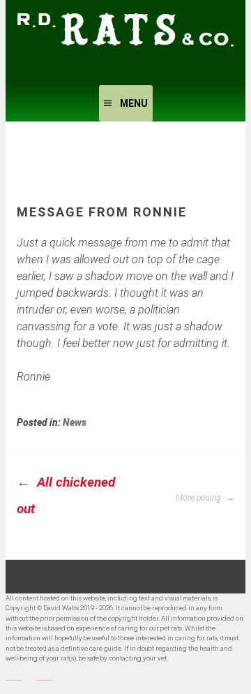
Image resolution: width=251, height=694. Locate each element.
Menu (134, 103)
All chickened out (66, 495)
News (74, 422)
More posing (199, 498)
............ (14, 678)
